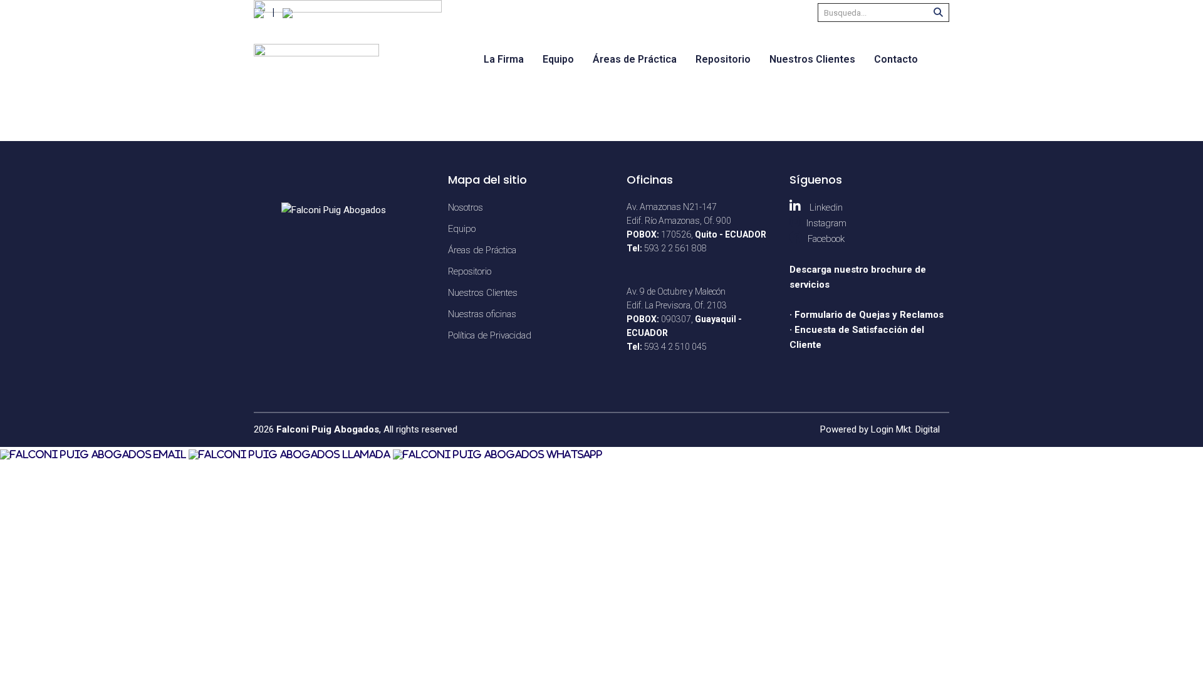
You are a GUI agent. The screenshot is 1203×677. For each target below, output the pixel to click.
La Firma (504, 59)
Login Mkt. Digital (905, 429)
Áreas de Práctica (635, 59)
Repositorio (723, 59)
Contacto (896, 59)
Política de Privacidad (489, 335)
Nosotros (465, 207)
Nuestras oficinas (482, 314)
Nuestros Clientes (812, 59)
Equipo (558, 59)
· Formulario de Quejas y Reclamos (866, 314)
